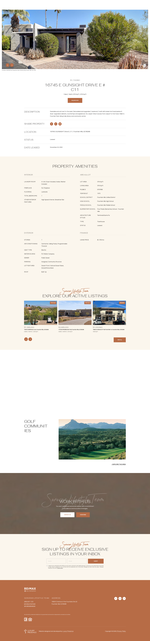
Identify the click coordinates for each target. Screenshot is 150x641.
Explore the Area (119, 464)
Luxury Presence (68, 631)
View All (119, 339)
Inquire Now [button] (75, 100)
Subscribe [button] (83, 514)
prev (7, 65)
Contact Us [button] (67, 514)
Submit (96, 561)
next (12, 65)
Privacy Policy (60, 568)
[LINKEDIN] (120, 598)
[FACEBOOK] (115, 598)
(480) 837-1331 (29, 601)
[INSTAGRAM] (124, 598)
